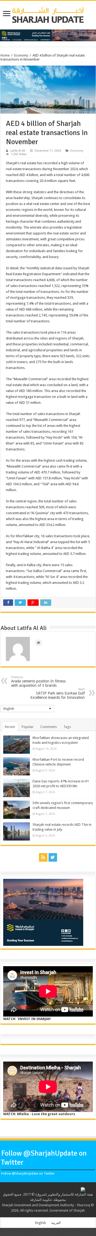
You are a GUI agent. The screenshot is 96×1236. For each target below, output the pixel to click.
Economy (21, 55)
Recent (10, 727)
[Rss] (43, 857)
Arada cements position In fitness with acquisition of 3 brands (38, 681)
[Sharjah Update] (48, 14)
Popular (28, 727)
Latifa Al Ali (17, 150)
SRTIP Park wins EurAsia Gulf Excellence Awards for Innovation (57, 694)
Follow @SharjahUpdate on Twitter (28, 1173)
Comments (48, 727)
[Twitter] (53, 857)
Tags (67, 727)
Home (5, 55)
